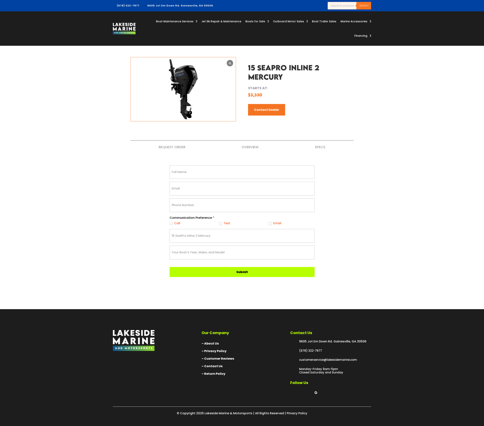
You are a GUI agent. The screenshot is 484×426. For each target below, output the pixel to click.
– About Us (210, 343)
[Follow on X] (301, 393)
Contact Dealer (266, 110)
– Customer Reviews (218, 358)
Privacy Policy (297, 413)
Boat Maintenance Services (174, 21)
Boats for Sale (255, 21)
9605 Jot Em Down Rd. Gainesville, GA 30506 (332, 341)
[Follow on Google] (316, 393)
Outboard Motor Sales (288, 21)
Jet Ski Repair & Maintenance (221, 21)
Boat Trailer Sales (324, 21)
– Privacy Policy (214, 351)
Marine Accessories (354, 21)
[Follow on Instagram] (308, 393)
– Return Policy (213, 374)
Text (226, 223)
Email (276, 223)
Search (363, 5)
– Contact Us (212, 366)
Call (176, 223)
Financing (360, 36)
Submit (242, 272)
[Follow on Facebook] (293, 393)
